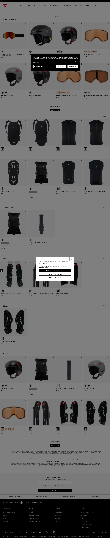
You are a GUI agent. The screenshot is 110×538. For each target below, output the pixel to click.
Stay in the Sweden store (55, 274)
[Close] (72, 259)
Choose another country (55, 277)
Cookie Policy (73, 61)
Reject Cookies (61, 66)
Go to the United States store (55, 270)
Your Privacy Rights (38, 66)
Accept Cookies (72, 66)
